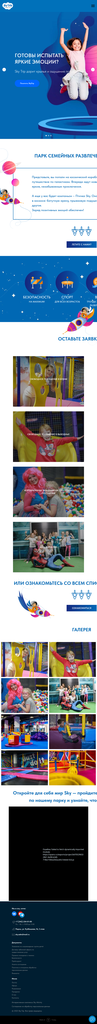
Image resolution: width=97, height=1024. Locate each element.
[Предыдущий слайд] (4, 512)
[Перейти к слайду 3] (50, 1020)
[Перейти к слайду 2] (48, 1020)
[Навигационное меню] (93, 6)
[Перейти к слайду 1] (46, 1020)
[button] (27, 525)
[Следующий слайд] (93, 512)
